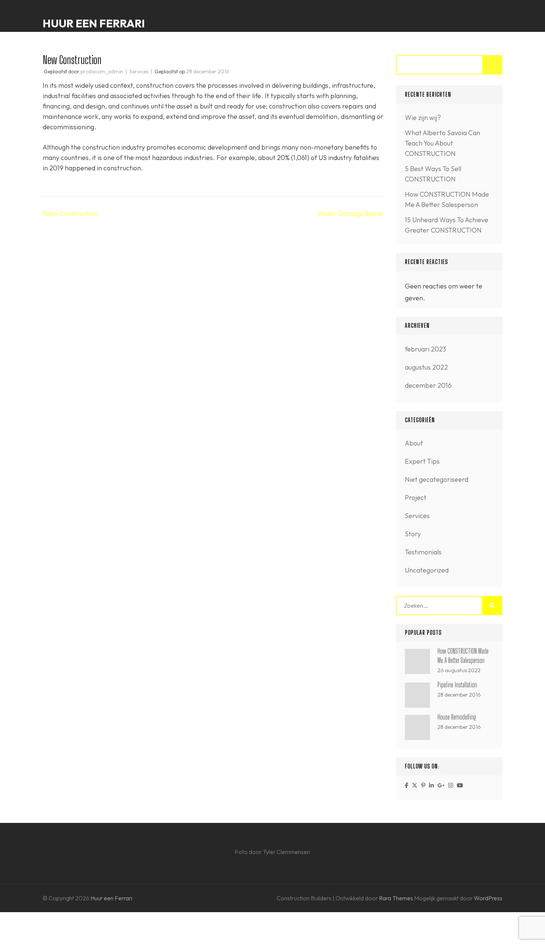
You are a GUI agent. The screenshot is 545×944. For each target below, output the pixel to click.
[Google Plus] (441, 785)
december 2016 (428, 385)
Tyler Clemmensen (286, 851)
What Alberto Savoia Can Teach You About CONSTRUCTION (442, 143)
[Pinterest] (423, 785)
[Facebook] (406, 785)
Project (415, 497)
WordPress (488, 898)
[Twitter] (414, 785)
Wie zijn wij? (423, 117)
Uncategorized (427, 570)
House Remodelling (456, 717)
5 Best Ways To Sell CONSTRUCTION (433, 173)
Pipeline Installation (457, 685)
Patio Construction (70, 213)
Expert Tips (422, 461)
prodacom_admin (101, 71)
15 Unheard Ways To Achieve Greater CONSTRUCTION (446, 225)
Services (138, 71)
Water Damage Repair (351, 213)
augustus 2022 (426, 367)
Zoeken (492, 64)
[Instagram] (450, 785)
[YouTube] (460, 785)
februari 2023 (425, 349)
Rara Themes (396, 898)
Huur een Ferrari (94, 23)
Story (413, 534)
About (414, 443)
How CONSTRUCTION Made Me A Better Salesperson (447, 199)
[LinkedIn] (431, 785)
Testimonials (423, 552)
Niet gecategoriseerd (436, 479)
